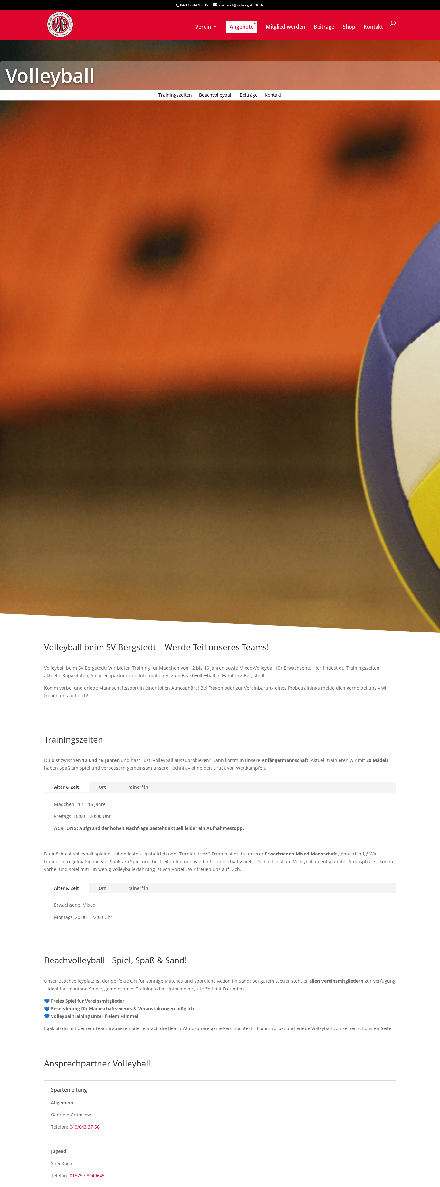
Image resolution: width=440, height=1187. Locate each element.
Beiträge (324, 27)
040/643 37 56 (85, 1127)
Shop (349, 27)
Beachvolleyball (216, 95)
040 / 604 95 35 (194, 5)
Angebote (241, 26)
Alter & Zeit (66, 787)
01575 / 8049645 (87, 1176)
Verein (203, 27)
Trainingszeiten (175, 95)
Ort (102, 787)
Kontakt (373, 27)
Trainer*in (137, 787)
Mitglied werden (285, 27)
